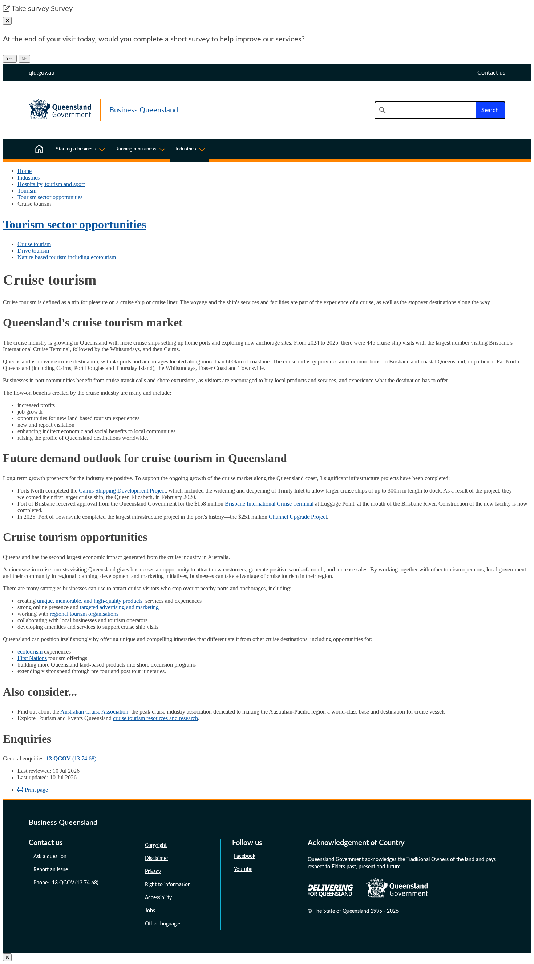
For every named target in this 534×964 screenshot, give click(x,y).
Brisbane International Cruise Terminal (269, 504)
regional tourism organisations (84, 614)
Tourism (26, 191)
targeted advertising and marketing (119, 607)
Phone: (65, 882)
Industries (28, 177)
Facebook (244, 856)
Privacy (153, 871)
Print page (35, 790)
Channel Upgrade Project (298, 517)
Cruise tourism (34, 244)
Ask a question (49, 856)
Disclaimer (156, 858)
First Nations (32, 658)
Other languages (163, 924)
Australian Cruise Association (94, 711)
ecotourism (30, 651)
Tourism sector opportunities (49, 197)
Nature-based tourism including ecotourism (66, 257)
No (24, 58)
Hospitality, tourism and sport (51, 184)
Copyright (156, 845)
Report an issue (50, 869)
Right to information (168, 884)
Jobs (150, 910)
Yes (10, 58)
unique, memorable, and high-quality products (89, 601)
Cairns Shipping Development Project (122, 490)
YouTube (243, 869)
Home (24, 171)
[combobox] (425, 110)
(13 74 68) (71, 758)
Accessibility (158, 897)
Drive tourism (33, 251)
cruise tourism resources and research (155, 718)
